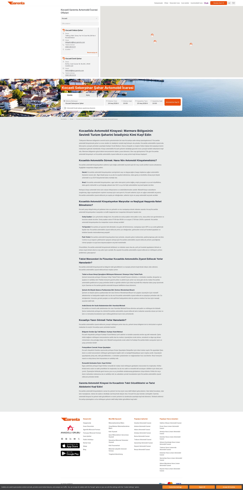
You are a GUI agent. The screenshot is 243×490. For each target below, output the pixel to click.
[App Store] (70, 445)
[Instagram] (66, 439)
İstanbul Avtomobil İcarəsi (142, 423)
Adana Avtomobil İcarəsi (142, 429)
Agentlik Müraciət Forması (91, 429)
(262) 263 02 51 (70, 47)
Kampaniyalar (158, 3)
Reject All (202, 487)
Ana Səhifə (64, 119)
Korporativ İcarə (175, 3)
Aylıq (88, 95)
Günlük (69, 95)
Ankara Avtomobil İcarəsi (142, 426)
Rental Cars (87, 443)
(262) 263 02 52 (70, 75)
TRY (233, 3)
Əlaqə (85, 446)
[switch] (64, 108)
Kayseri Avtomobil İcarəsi (142, 446)
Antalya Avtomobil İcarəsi (142, 433)
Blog (84, 449)
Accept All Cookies (229, 487)
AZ (229, 3)
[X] (79, 439)
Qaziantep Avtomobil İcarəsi (143, 443)
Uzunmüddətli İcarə (197, 3)
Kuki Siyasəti (113, 431)
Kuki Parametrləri (114, 445)
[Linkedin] (70, 439)
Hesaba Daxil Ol (218, 3)
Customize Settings (175, 487)
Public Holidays (88, 439)
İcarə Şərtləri (185, 3)
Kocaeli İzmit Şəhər (73, 59)
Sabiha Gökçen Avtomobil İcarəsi (170, 423)
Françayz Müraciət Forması (92, 433)
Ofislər (166, 3)
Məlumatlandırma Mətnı (116, 423)
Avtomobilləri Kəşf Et (172, 102)
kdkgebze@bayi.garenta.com (75, 42)
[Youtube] (75, 439)
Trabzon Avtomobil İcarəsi (142, 439)
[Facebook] (62, 439)
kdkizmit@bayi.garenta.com (74, 70)
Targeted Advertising (116, 454)
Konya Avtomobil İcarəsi (142, 449)
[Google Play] (70, 453)
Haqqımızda (87, 423)
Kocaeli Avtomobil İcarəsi (83, 119)
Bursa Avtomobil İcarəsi (142, 436)
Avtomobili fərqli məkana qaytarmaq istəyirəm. (81, 108)
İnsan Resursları (88, 426)
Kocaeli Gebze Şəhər (74, 30)
